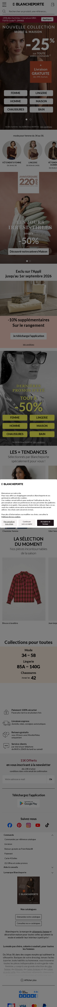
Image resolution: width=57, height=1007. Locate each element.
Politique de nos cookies (10, 517)
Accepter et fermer (45, 522)
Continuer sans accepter (26, 522)
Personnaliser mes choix (9, 522)
